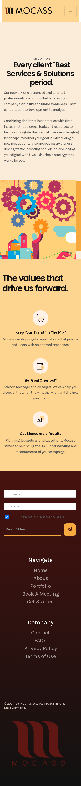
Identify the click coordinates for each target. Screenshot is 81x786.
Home (41, 570)
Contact (40, 632)
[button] (70, 11)
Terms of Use (40, 656)
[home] (28, 11)
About (40, 578)
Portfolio (40, 586)
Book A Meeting (40, 594)
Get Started (40, 601)
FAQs (40, 640)
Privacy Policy (40, 648)
